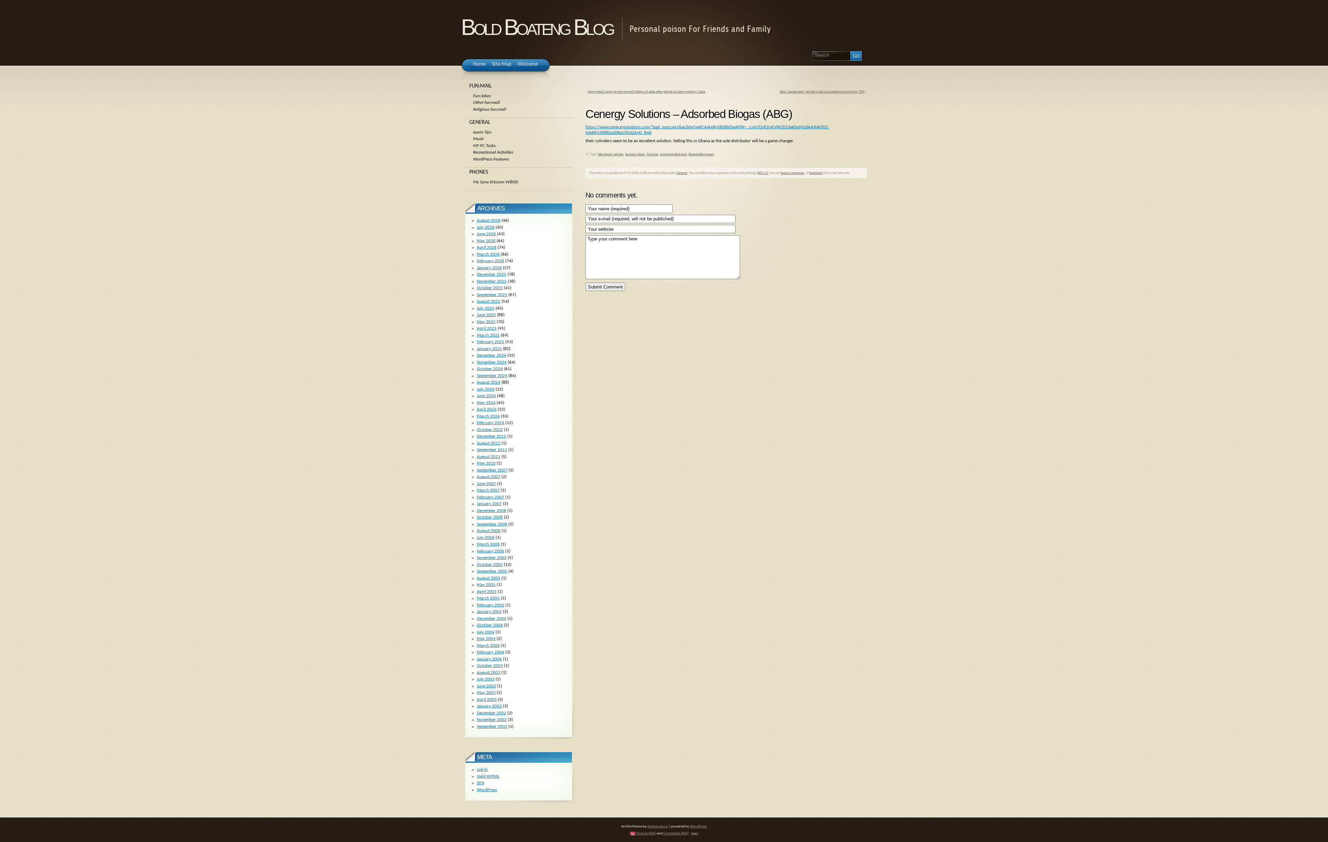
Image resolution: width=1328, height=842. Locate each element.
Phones (478, 172)
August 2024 (488, 382)
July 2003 (486, 679)
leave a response (792, 173)
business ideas (635, 154)
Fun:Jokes (482, 96)
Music (478, 139)
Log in (482, 769)
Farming (652, 154)
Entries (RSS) (646, 833)
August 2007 (488, 477)
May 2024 (486, 403)
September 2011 (492, 450)
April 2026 (487, 247)
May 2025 (486, 322)
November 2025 (492, 281)
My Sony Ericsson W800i (495, 182)
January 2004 (489, 659)
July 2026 (486, 227)
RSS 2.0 (763, 173)
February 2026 (490, 261)
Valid (488, 776)
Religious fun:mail (489, 109)
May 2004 (486, 639)
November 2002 (492, 719)
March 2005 (488, 598)
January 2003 (489, 706)
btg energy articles (611, 154)
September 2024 (492, 376)
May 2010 (486, 463)
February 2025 (490, 342)
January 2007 (489, 504)
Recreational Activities (493, 152)
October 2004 (490, 625)
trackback (816, 173)
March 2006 (488, 544)
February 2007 (490, 497)
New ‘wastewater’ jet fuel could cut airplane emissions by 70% (822, 92)
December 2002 (491, 713)
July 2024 (486, 389)
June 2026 (486, 234)
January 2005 (489, 612)
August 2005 (488, 578)
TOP (694, 834)
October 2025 (490, 288)
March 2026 (488, 254)
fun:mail (480, 86)
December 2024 (491, 355)
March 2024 (488, 416)
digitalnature (657, 827)
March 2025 (488, 335)
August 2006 (488, 531)
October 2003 (490, 665)
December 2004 (491, 618)
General (681, 173)
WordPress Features (491, 159)
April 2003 (487, 699)
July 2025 (486, 308)
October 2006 (490, 517)
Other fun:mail (486, 102)
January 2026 (489, 268)
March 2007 (488, 490)
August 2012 (488, 443)
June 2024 (486, 396)
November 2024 (492, 362)
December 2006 (491, 511)
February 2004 (490, 652)
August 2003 (488, 672)
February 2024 (490, 423)
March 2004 (488, 645)
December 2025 (491, 274)
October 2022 (490, 430)
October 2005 (490, 564)
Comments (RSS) (676, 833)
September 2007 (492, 470)
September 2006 (492, 524)
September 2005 (492, 571)
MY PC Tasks (484, 146)
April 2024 (487, 409)
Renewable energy (701, 154)
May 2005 (486, 585)
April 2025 (487, 328)
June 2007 (486, 484)
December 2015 (491, 436)
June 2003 (486, 686)
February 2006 (490, 551)
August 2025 (488, 301)
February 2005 (490, 605)
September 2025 (492, 295)
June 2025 (486, 315)
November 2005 (492, 558)
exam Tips (482, 132)
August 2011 (488, 457)
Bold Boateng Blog (537, 27)
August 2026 (488, 220)
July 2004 (486, 632)
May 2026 (486, 241)
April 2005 (487, 591)
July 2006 (486, 538)
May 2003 (486, 692)
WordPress (487, 790)
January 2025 (489, 349)
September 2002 (492, 726)
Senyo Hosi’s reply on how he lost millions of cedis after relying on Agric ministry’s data (646, 92)
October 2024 (490, 369)
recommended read (673, 154)
